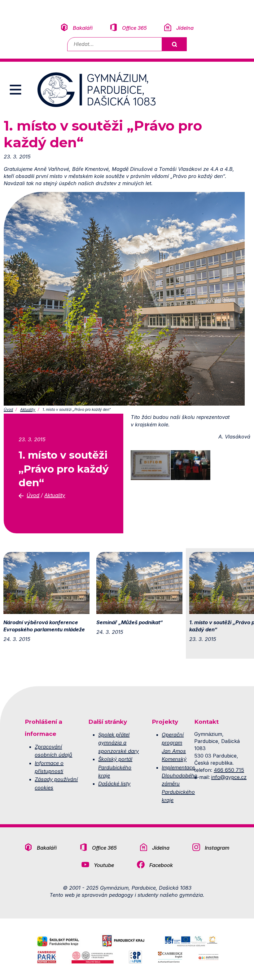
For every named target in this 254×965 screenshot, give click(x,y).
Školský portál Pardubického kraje (115, 767)
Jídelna (185, 28)
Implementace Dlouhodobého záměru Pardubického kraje (179, 783)
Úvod (8, 409)
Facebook (161, 865)
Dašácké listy (114, 783)
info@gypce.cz (229, 777)
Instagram (217, 848)
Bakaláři (83, 28)
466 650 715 (229, 770)
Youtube (104, 865)
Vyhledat (174, 44)
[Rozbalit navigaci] (15, 89)
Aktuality (27, 409)
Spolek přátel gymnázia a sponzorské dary (118, 743)
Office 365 (134, 28)
